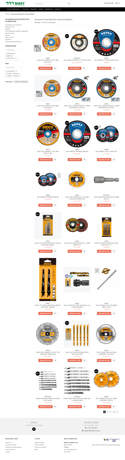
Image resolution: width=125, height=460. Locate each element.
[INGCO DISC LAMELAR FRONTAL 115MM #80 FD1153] (77, 225)
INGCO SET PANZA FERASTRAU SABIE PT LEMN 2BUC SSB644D (48, 306)
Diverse (7, 35)
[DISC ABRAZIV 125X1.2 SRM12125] (106, 134)
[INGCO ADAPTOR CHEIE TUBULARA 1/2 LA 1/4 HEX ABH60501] (77, 279)
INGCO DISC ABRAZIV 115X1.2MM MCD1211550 (48, 152)
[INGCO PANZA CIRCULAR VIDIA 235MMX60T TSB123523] (106, 334)
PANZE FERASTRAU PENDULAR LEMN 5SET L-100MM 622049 (77, 399)
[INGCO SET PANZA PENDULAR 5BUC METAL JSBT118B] (77, 334)
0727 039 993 (92, 428)
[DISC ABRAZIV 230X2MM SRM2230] (77, 134)
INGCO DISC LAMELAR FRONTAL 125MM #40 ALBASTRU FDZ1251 (77, 107)
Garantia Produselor (40, 447)
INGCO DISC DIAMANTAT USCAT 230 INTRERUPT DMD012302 (48, 353)
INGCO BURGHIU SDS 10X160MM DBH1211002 (106, 306)
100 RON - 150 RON (12, 76)
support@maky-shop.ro (92, 431)
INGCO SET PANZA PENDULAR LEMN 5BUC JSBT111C (106, 244)
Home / (7, 14)
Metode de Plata (39, 442)
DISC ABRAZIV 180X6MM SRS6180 (48, 197)
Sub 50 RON (10, 71)
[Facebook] (34, 429)
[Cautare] (69, 3)
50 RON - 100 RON (12, 73)
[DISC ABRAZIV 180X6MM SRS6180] (48, 179)
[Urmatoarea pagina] (117, 412)
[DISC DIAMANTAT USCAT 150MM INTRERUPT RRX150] (106, 381)
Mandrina (8, 39)
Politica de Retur (39, 445)
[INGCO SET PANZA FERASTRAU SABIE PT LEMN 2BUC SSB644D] (48, 279)
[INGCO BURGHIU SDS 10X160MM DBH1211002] (106, 279)
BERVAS (9, 56)
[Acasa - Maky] (15, 3)
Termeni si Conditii (10, 445)
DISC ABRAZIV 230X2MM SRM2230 (77, 151)
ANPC (36, 449)
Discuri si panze (9, 33)
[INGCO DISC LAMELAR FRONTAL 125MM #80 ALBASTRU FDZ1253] (106, 88)
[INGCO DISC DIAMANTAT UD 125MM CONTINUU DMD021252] (77, 179)
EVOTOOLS (10, 58)
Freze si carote (9, 37)
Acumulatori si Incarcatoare (13, 25)
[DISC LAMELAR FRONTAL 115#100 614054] (77, 43)
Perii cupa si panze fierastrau (13, 41)
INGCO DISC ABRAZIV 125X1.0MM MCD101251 (48, 61)
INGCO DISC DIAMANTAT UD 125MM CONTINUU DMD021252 (77, 198)
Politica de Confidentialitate (13, 447)
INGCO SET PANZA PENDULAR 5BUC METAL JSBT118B (77, 353)
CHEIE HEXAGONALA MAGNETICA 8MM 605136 (106, 198)
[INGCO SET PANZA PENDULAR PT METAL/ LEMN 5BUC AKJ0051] (48, 225)
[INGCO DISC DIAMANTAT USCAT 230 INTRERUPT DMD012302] (48, 334)
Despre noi (8, 442)
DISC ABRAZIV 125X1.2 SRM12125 (106, 151)
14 (114, 412)
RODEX (106, 58)
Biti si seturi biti (9, 27)
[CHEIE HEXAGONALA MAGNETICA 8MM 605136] (106, 179)
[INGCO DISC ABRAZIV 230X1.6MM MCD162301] (48, 88)
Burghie (7, 29)
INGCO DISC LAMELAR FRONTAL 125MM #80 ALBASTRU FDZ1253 (106, 107)
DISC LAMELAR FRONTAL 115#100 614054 (77, 60)
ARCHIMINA (10, 53)
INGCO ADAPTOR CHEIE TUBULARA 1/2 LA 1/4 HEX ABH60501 (77, 306)
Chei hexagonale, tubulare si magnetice (16, 31)
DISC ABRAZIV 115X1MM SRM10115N (106, 60)
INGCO (48, 58)
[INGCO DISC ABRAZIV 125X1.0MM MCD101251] (48, 42)
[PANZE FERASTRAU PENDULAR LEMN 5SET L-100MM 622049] (77, 381)
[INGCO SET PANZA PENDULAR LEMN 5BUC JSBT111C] (106, 225)
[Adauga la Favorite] (55, 68)
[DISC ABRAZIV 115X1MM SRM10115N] (106, 42)
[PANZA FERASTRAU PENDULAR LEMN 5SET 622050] (48, 381)
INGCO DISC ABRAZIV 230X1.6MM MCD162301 (48, 107)
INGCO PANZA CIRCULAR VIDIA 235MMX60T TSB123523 (106, 353)
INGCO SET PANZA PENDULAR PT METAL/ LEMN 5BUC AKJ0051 (48, 244)
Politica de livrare (10, 449)
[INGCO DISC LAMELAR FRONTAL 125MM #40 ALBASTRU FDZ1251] (77, 88)
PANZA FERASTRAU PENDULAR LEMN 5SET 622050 (48, 399)
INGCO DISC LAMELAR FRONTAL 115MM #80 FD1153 (77, 244)
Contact (7, 452)
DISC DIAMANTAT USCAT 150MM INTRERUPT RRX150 (106, 399)
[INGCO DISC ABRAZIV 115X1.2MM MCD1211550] (48, 134)
